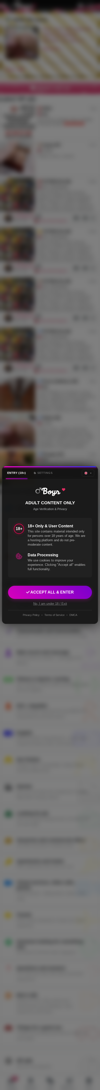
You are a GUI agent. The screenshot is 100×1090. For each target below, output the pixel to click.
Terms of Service (54, 615)
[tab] (16, 473)
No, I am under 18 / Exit (50, 603)
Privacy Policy (31, 615)
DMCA (73, 615)
